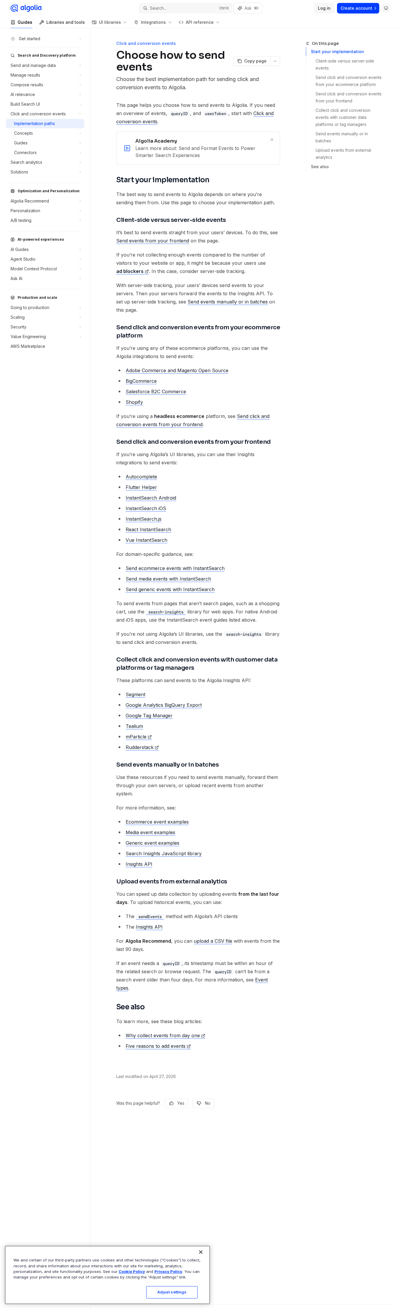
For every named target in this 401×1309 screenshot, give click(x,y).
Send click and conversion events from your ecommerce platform (349, 81)
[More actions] (275, 61)
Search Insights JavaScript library (164, 853)
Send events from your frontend (152, 241)
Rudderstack (140, 747)
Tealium (134, 726)
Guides (25, 22)
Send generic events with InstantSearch (170, 589)
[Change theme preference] (386, 8)
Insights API (139, 864)
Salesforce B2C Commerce (156, 391)
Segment (135, 694)
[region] (107, 1275)
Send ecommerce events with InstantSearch (175, 568)
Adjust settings (172, 1292)
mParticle (136, 737)
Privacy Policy (168, 1271)
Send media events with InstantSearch (168, 579)
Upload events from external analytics (344, 154)
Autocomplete (141, 477)
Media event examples (150, 832)
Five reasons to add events (156, 1046)
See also (320, 166)
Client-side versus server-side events (345, 64)
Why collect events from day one (163, 1035)
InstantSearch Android (151, 498)
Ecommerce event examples (157, 822)
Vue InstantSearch (146, 540)
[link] (198, 148)
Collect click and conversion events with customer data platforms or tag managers (344, 117)
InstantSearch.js (143, 519)
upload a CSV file (213, 941)
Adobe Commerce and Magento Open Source (177, 370)
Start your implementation (337, 51)
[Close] (200, 1252)
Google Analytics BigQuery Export (164, 705)
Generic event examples (152, 843)
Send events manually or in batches (342, 137)
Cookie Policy (132, 1271)
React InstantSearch (148, 529)
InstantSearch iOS (146, 508)
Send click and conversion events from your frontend (349, 97)
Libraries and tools (65, 22)
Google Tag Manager (149, 715)
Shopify (134, 402)
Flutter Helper (141, 487)
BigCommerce (141, 381)
